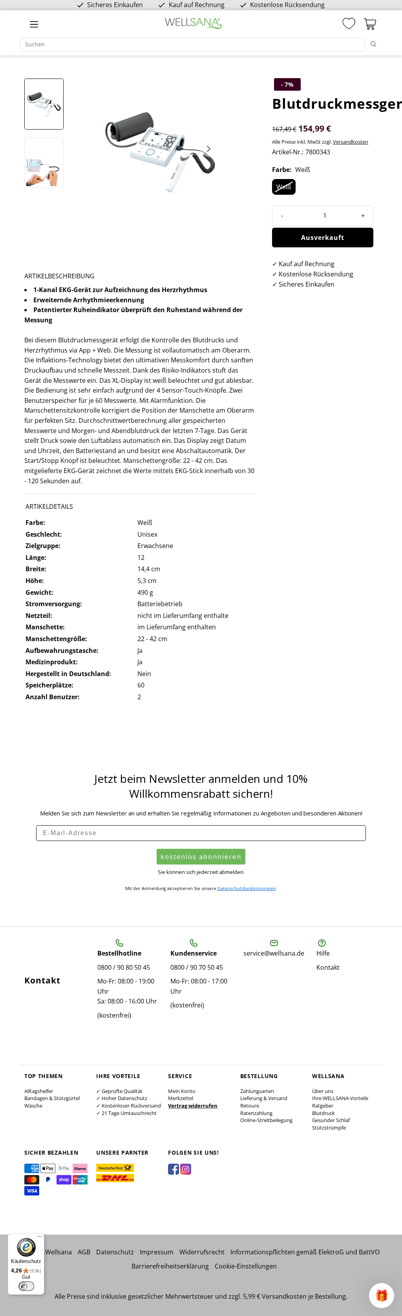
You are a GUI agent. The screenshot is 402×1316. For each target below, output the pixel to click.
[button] (381, 1295)
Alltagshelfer (38, 1091)
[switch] (26, 1286)
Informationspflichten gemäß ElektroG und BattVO (305, 1252)
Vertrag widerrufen (192, 1105)
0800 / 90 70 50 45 (196, 967)
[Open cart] (370, 24)
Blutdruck (323, 1113)
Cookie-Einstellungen (246, 1266)
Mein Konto (182, 1091)
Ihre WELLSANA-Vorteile (340, 1098)
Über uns (322, 1091)
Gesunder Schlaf (331, 1120)
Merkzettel (180, 1098)
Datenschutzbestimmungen (246, 888)
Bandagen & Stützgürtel (52, 1098)
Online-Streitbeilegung (266, 1120)
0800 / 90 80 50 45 (123, 967)
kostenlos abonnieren (201, 856)
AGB (84, 1252)
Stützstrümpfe (329, 1127)
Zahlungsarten (257, 1091)
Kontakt (328, 967)
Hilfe (323, 953)
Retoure (249, 1105)
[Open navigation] (34, 24)
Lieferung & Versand (263, 1098)
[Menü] (39, 1238)
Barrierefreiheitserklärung (170, 1266)
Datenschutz (115, 1252)
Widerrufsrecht (202, 1252)
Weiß (283, 187)
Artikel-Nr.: (287, 152)
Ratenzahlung (256, 1113)
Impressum (157, 1252)
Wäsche (33, 1105)
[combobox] (192, 44)
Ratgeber (322, 1105)
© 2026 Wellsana (47, 1252)
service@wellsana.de (273, 953)
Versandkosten (350, 141)
